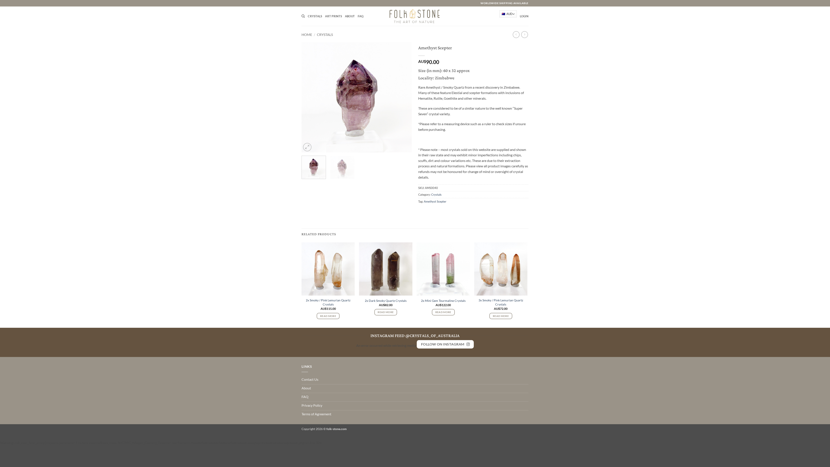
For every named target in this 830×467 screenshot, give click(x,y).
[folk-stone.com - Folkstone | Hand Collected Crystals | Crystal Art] (415, 16)
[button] (524, 16)
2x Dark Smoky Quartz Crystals (386, 300)
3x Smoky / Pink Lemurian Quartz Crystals (501, 302)
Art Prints (333, 16)
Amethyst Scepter (435, 201)
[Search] (303, 16)
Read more (328, 316)
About (350, 16)
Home (307, 34)
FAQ (360, 16)
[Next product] (516, 34)
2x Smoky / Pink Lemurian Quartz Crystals (328, 302)
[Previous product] (524, 34)
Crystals (315, 16)
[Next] (404, 97)
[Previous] (309, 97)
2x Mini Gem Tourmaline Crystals (443, 300)
